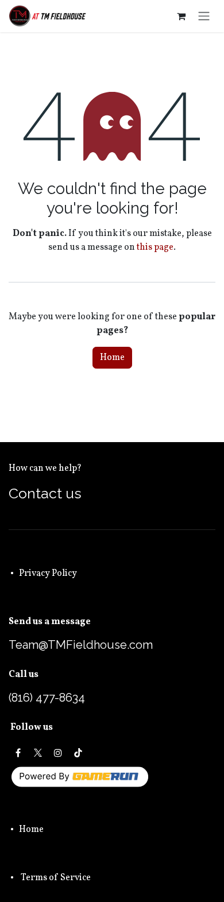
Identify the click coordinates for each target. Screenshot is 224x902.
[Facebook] (18, 753)
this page (155, 247)
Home (112, 357)
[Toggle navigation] (203, 16)
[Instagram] (58, 753)
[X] (38, 753)
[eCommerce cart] (180, 16)
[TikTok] (78, 753)
